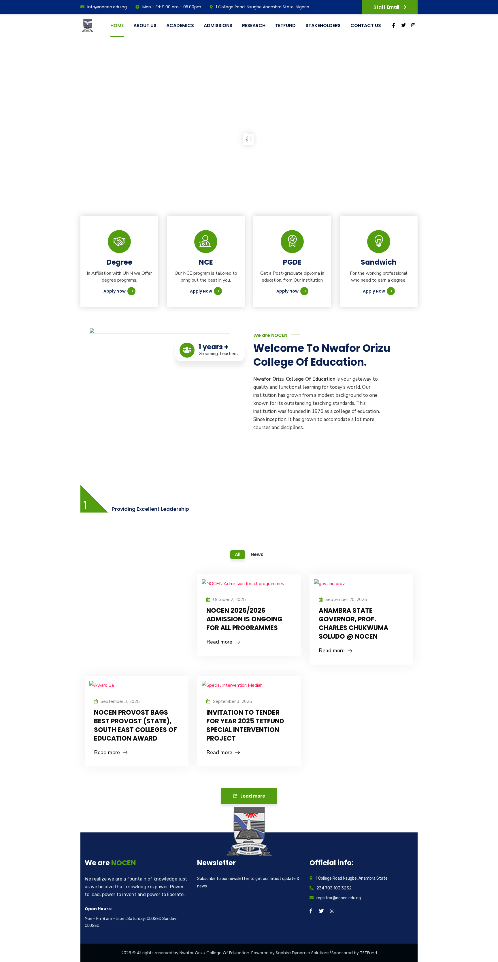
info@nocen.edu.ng (107, 7)
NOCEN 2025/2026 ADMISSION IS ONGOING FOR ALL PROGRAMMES (244, 619)
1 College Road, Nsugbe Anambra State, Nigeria (262, 7)
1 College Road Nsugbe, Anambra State (352, 878)
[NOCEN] (88, 25)
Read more (219, 641)
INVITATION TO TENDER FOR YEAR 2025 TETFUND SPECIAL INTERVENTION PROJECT (245, 725)
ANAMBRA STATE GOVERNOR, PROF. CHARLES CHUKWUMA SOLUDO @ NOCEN (353, 623)
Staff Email (386, 7)
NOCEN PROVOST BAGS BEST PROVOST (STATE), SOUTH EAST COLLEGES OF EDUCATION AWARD (135, 725)
